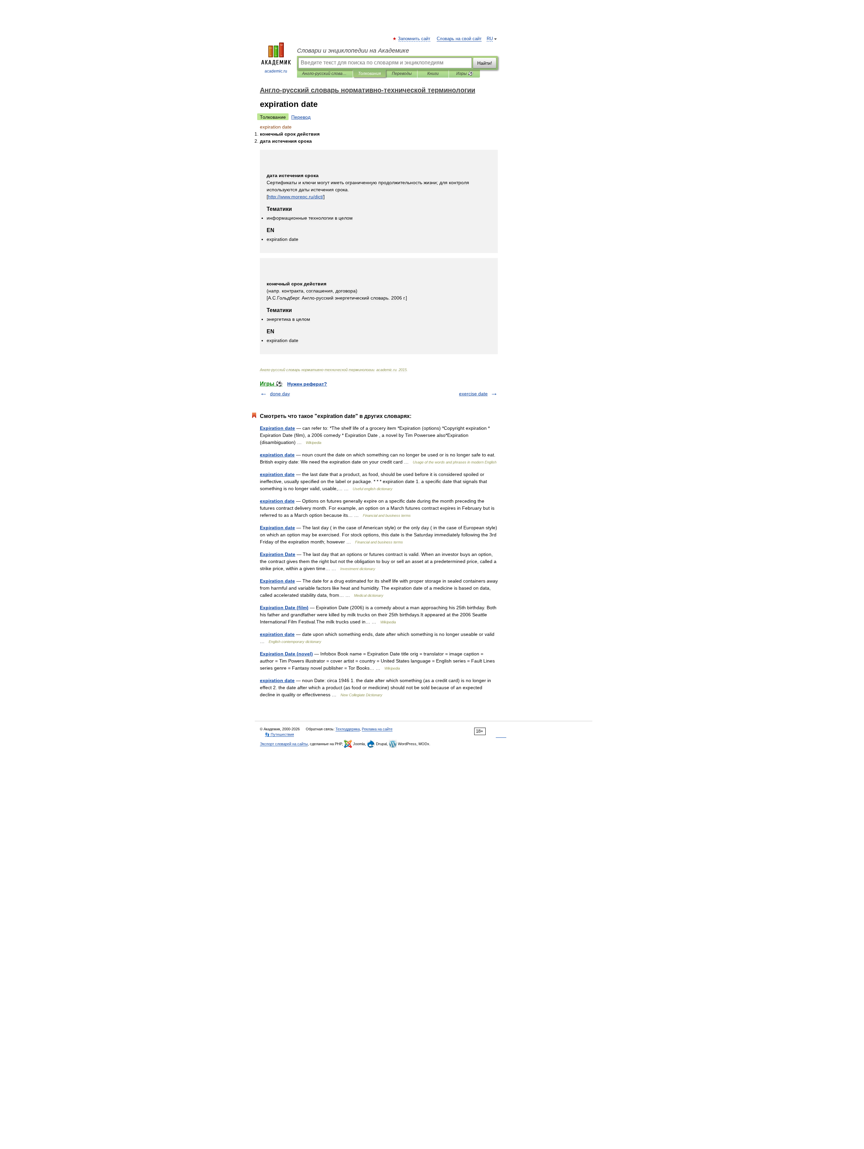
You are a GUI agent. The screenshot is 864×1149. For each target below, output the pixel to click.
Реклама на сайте (377, 729)
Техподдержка (347, 729)
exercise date (473, 393)
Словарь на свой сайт (459, 38)
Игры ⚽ (464, 73)
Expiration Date (277, 554)
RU (490, 38)
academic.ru (276, 71)
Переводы (402, 73)
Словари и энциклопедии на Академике (353, 50)
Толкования (369, 73)
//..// (295, 196)
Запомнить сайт (414, 38)
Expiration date (277, 428)
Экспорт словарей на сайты (284, 744)
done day (280, 393)
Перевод (300, 117)
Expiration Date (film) (284, 607)
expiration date (277, 454)
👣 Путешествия (279, 734)
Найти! (484, 63)
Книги (433, 73)
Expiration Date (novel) (286, 653)
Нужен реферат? (307, 384)
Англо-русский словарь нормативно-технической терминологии (325, 73)
